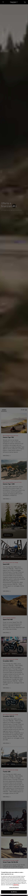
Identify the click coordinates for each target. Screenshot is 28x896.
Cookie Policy (16, 884)
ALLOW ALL (14, 892)
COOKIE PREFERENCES (14, 887)
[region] (14, 882)
